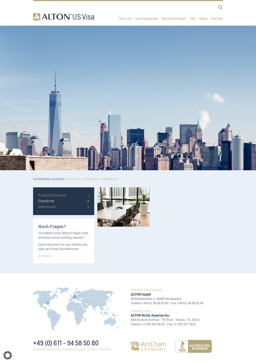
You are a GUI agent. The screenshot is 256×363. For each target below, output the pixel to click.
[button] (7, 355)
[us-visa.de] (63, 16)
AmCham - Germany (148, 346)
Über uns (74, 179)
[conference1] (123, 207)
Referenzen (47, 206)
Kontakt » (45, 256)
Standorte (91, 179)
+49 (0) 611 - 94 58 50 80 (66, 343)
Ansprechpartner (52, 195)
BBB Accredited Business (193, 346)
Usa (48, 304)
